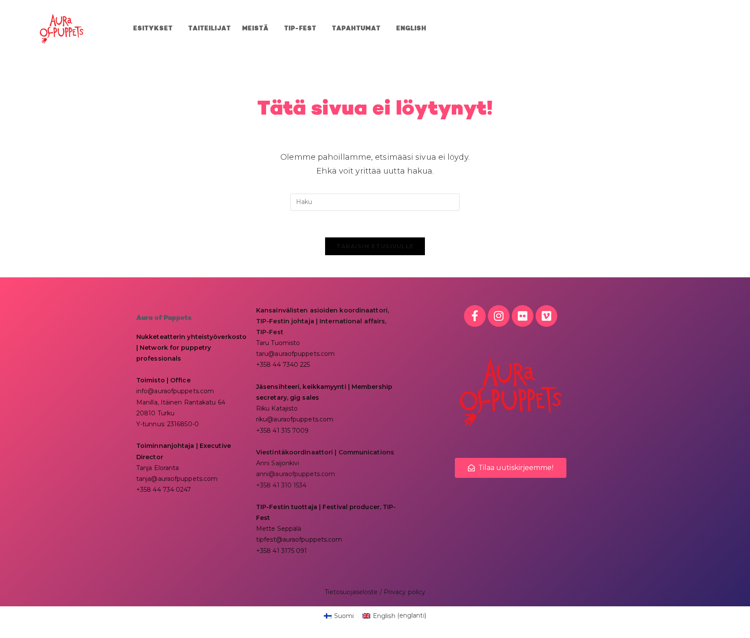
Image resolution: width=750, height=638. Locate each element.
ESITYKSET (153, 29)
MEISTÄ (255, 29)
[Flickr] (522, 316)
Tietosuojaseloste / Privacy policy (375, 592)
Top (729, 617)
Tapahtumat (356, 29)
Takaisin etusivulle (375, 246)
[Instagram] (499, 316)
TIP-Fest (300, 29)
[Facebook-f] (475, 316)
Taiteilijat (209, 29)
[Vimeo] (546, 316)
